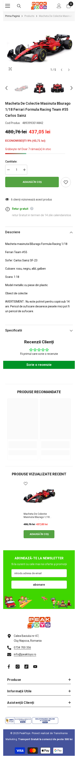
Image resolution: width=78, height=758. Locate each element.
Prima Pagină (12, 16)
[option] (39, 47)
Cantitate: (11, 161)
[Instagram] (17, 666)
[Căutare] (19, 6)
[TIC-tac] (26, 666)
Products (29, 16)
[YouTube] (35, 666)
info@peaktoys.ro (25, 654)
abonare (39, 584)
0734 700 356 (22, 647)
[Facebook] (9, 666)
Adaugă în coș (32, 182)
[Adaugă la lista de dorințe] (66, 182)
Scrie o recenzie (39, 365)
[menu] (7, 5)
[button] (61, 69)
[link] (22, 444)
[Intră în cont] (59, 6)
